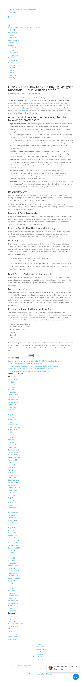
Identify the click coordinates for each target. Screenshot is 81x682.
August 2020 (12, 550)
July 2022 (11, 493)
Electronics (12, 621)
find (48, 297)
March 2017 (12, 606)
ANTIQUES (11, 50)
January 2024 (12, 447)
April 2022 (11, 500)
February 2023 (13, 475)
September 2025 (14, 405)
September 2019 (14, 578)
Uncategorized (13, 626)
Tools (40, 662)
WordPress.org (13, 639)
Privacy (31, 674)
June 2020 (11, 555)
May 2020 (11, 558)
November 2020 (13, 543)
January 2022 (12, 508)
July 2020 (11, 553)
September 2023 (14, 457)
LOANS (12, 68)
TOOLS (10, 63)
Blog (28, 94)
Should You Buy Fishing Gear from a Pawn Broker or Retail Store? (31, 369)
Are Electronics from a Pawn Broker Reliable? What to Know (29, 371)
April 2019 (11, 591)
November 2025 (13, 400)
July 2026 (11, 382)
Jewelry (40, 654)
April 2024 (11, 440)
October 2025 (13, 402)
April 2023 (11, 470)
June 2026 (11, 385)
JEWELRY (11, 43)
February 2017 (13, 608)
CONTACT (13, 75)
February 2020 (13, 565)
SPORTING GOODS (14, 65)
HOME (12, 30)
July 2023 (11, 462)
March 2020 (12, 563)
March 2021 (12, 533)
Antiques (11, 616)
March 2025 (12, 420)
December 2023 (13, 450)
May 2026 (11, 387)
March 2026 (12, 392)
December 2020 (13, 540)
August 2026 (12, 379)
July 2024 (11, 432)
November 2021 (13, 513)
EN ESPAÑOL (12, 32)
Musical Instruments (15, 624)
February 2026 (13, 395)
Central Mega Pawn (24, 666)
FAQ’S (12, 73)
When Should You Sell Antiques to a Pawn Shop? (25, 363)
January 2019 (12, 598)
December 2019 (13, 571)
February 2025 (13, 422)
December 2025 (13, 397)
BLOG (12, 70)
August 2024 (12, 430)
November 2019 (13, 573)
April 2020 (11, 560)
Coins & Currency (40, 652)
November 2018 (13, 601)
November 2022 (13, 483)
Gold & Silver (40, 647)
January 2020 (12, 568)
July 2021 (11, 523)
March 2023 (12, 472)
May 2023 (11, 467)
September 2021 (14, 518)
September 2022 (14, 488)
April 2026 (11, 390)
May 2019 (11, 588)
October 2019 (13, 576)
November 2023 (13, 452)
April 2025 (11, 417)
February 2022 (13, 505)
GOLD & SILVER (13, 40)
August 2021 (12, 520)
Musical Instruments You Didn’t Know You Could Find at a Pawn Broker (33, 366)
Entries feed (12, 634)
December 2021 (13, 510)
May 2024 (11, 437)
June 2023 (11, 465)
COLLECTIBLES (13, 53)
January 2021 (12, 538)
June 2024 (11, 435)
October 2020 (13, 545)
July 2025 (11, 410)
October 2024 (13, 425)
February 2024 (13, 445)
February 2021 (13, 535)
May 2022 (11, 498)
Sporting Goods (40, 649)
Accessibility (40, 674)
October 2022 (13, 485)
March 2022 (12, 503)
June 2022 (11, 495)
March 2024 (12, 442)
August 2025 (12, 407)
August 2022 (12, 490)
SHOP (12, 35)
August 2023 (12, 460)
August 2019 (12, 581)
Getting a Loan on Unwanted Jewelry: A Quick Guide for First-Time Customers (35, 361)
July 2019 (11, 583)
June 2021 (11, 525)
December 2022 (13, 480)
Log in (10, 632)
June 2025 (11, 412)
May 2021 (11, 528)
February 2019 (13, 596)
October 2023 (13, 455)
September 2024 (14, 427)
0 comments (36, 94)
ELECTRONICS (13, 55)
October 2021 (13, 515)
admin (12, 94)
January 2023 (12, 477)
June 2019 (11, 586)
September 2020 (14, 548)
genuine (24, 110)
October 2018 (13, 603)
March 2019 (12, 593)
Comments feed (13, 637)
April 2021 (11, 530)
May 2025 (11, 415)
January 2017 (12, 611)
